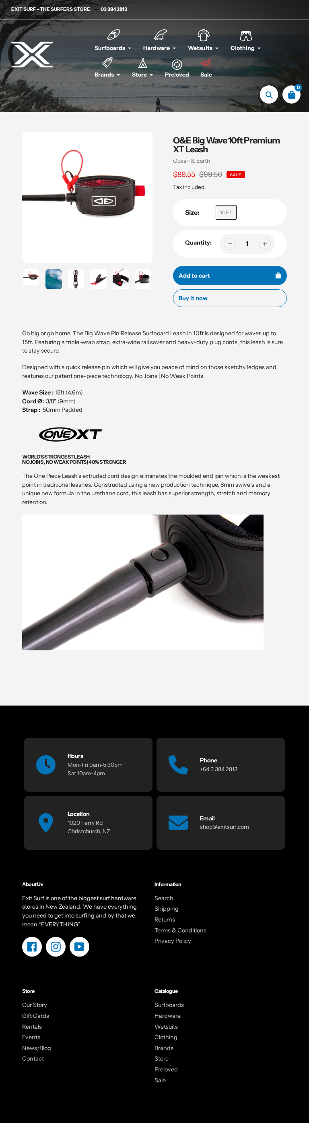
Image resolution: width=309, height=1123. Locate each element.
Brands (163, 1048)
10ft (226, 212)
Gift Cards (35, 1015)
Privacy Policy (172, 940)
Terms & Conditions (180, 930)
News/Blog (36, 1048)
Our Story (34, 1005)
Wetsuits (166, 1026)
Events (31, 1037)
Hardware (167, 1015)
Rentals (32, 1026)
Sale (160, 1080)
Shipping (166, 908)
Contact (33, 1058)
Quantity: (198, 242)
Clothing (165, 1037)
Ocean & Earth (191, 160)
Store (161, 1058)
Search (163, 898)
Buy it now (193, 298)
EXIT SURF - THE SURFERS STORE (50, 9)
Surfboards (169, 1005)
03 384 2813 (114, 9)
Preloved (166, 1069)
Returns (164, 919)
